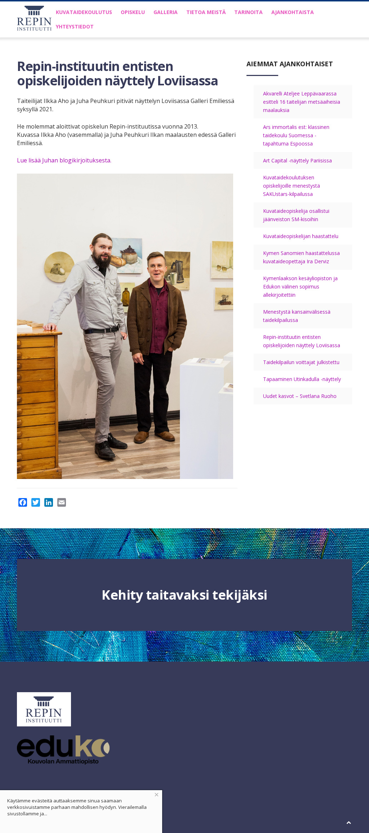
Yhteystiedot (75, 26)
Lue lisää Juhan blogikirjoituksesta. (64, 160)
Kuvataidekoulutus (84, 12)
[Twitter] (35, 502)
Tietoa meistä (206, 12)
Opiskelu (133, 12)
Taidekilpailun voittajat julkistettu (301, 362)
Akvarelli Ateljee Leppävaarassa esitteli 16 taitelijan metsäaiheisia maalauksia (301, 101)
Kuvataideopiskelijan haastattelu (300, 236)
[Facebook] (22, 502)
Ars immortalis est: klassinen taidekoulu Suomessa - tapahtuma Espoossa (296, 135)
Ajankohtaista (292, 12)
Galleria (166, 12)
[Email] (61, 502)
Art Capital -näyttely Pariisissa (297, 160)
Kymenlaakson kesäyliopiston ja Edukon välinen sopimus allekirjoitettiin (300, 286)
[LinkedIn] (48, 502)
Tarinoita (248, 12)
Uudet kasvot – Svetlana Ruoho (300, 396)
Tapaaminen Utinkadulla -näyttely (302, 379)
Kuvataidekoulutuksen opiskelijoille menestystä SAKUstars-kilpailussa (291, 185)
